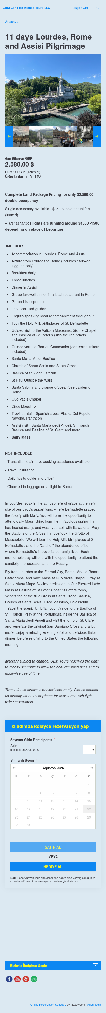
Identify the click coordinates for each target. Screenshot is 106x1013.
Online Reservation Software (48, 1004)
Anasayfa (12, 21)
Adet (24, 747)
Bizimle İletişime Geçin (28, 965)
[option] (17, 136)
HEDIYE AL (53, 866)
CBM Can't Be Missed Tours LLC (26, 7)
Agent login (94, 1004)
